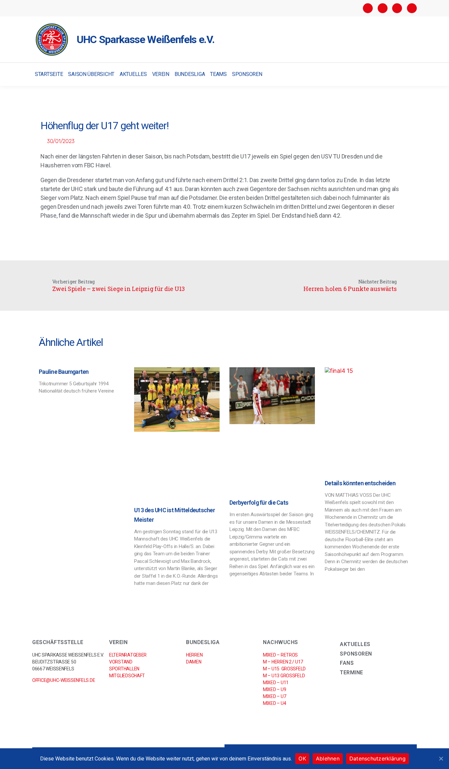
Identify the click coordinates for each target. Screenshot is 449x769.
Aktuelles (133, 74)
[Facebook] (368, 8)
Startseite (49, 74)
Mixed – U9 (274, 689)
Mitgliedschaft (127, 675)
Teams (218, 74)
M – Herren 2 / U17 (283, 661)
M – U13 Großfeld (284, 675)
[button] (411, 74)
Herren (194, 655)
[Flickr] (397, 8)
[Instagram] (383, 8)
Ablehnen (328, 758)
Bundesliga (190, 74)
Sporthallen (124, 668)
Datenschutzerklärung (377, 758)
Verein (160, 74)
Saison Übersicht (91, 74)
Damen (193, 661)
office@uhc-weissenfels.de (63, 680)
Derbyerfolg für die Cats (258, 502)
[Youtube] (412, 8)
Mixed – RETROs (280, 655)
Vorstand (120, 661)
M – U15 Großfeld (284, 668)
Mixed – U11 (276, 682)
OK (302, 758)
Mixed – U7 (274, 696)
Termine (351, 672)
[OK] (440, 758)
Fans (347, 663)
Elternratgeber (128, 655)
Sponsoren (247, 74)
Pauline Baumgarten (64, 371)
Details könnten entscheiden (360, 483)
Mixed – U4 (274, 703)
